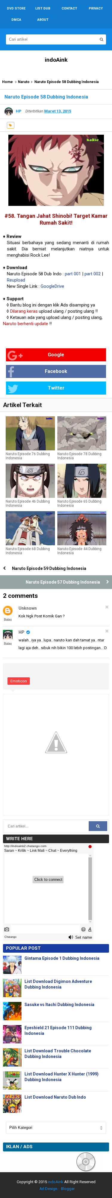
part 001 (73, 274)
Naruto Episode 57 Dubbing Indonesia (63, 582)
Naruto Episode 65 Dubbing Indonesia (79, 503)
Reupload (16, 280)
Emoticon (18, 681)
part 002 (93, 274)
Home (7, 82)
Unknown (28, 608)
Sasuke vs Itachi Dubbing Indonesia (59, 1004)
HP (22, 632)
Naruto (24, 82)
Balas (8, 619)
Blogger (68, 1188)
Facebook (56, 371)
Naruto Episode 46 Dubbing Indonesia (28, 503)
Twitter (56, 388)
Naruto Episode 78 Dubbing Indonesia (79, 456)
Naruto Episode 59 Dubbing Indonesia (49, 568)
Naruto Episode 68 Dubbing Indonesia (28, 551)
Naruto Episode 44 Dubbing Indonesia (79, 551)
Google (56, 355)
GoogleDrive (52, 286)
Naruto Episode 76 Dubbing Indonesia (28, 456)
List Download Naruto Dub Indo (55, 1097)
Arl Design (48, 1188)
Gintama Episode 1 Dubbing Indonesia (61, 958)
